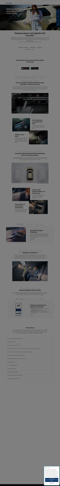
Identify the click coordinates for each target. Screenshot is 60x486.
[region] (51, 475)
